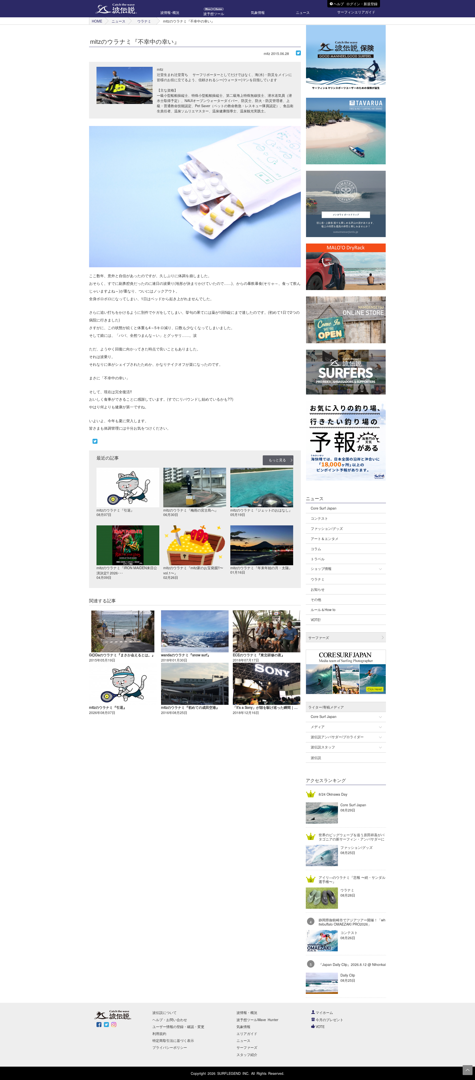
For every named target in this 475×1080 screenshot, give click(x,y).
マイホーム (324, 1012)
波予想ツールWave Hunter (257, 1019)
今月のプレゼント (329, 1019)
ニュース (118, 21)
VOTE (320, 1026)
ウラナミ (144, 21)
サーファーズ (247, 1047)
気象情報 (243, 1026)
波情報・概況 (247, 1012)
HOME (97, 21)
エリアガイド (247, 1033)
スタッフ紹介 (247, 1054)
